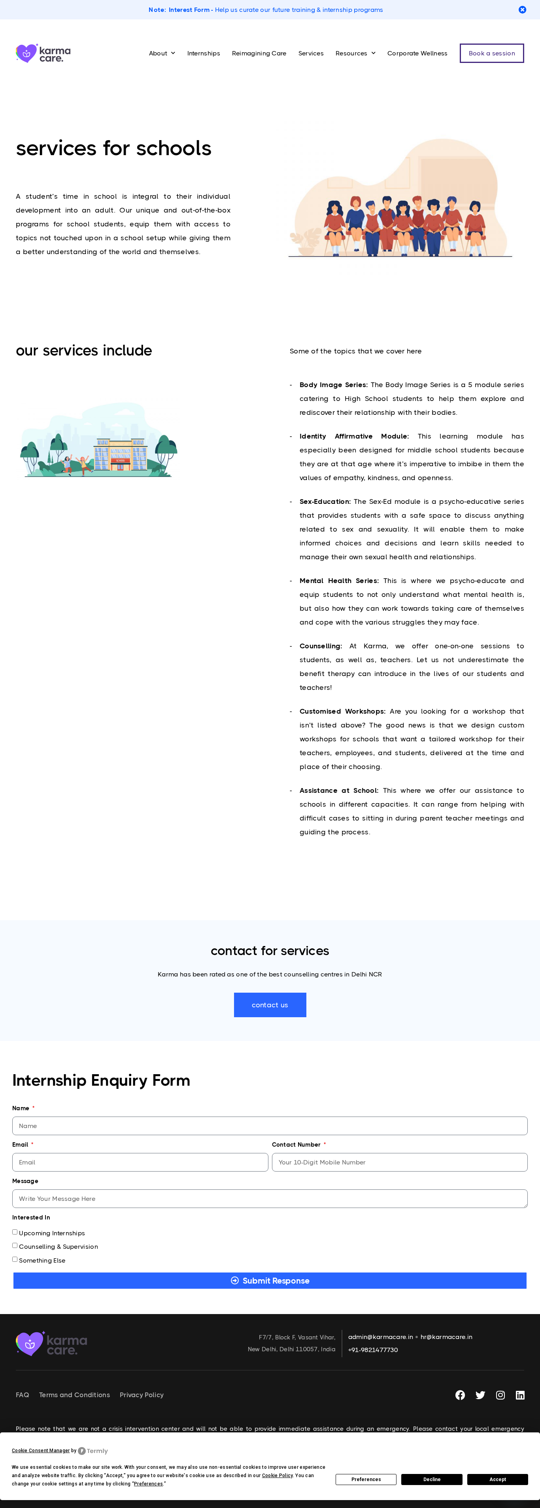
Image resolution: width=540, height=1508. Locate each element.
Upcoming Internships (52, 1232)
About (158, 53)
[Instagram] (500, 1395)
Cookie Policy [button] (277, 1475)
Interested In (31, 1217)
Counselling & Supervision (58, 1246)
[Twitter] (480, 1395)
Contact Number (297, 1144)
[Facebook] (460, 1395)
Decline (432, 1479)
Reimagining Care (259, 53)
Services (311, 53)
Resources (352, 53)
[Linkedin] (520, 1395)
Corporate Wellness (417, 53)
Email (21, 1144)
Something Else (42, 1260)
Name (21, 1108)
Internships (203, 53)
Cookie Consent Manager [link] (41, 1450)
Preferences (366, 1479)
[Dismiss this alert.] (522, 10)
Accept (497, 1479)
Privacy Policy (142, 1395)
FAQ (22, 1395)
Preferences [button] (148, 1484)
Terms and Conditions (74, 1395)
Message (25, 1181)
